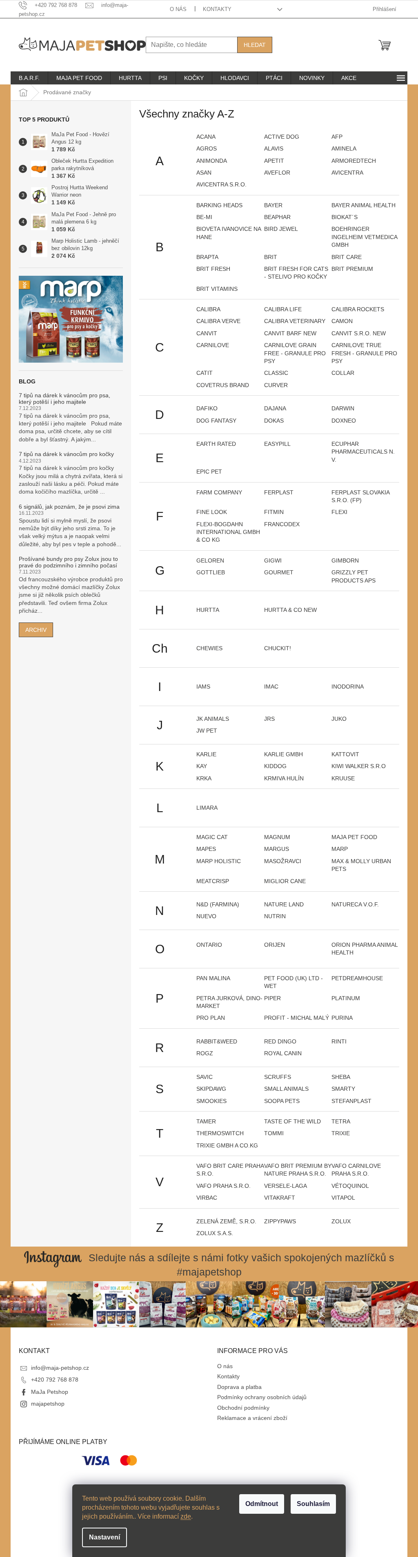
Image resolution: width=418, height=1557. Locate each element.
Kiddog (275, 766)
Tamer (206, 1121)
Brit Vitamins (217, 289)
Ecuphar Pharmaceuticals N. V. (363, 452)
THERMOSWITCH (220, 1133)
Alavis (273, 148)
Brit (270, 257)
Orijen (274, 944)
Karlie (206, 754)
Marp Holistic (218, 861)
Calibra (208, 309)
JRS (269, 718)
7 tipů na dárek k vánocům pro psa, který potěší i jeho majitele (64, 398)
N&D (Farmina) (217, 904)
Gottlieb (210, 572)
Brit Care (346, 257)
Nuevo (206, 916)
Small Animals (286, 1088)
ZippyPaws (280, 1221)
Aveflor (277, 172)
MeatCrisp (212, 881)
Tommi (274, 1133)
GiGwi (273, 560)
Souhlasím (313, 1503)
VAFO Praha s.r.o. (223, 1186)
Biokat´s (344, 217)
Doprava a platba (239, 1387)
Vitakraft (279, 1197)
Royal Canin (283, 1053)
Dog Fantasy (216, 420)
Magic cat (212, 837)
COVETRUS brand (222, 385)
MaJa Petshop (49, 1392)
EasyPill (277, 444)
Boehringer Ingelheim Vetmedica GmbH (364, 237)
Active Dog (281, 136)
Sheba (340, 1077)
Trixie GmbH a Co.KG (227, 1145)
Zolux (341, 1221)
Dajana (275, 408)
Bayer (273, 205)
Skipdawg (211, 1088)
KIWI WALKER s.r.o (358, 766)
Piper (272, 998)
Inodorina (347, 686)
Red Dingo (280, 1041)
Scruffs (277, 1077)
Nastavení (104, 1537)
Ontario (209, 944)
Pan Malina (213, 978)
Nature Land (284, 904)
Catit (204, 373)
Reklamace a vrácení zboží (252, 1418)
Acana (206, 136)
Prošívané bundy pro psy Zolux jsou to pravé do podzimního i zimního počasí (68, 562)
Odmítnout (261, 1503)
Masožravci (282, 861)
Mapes (206, 849)
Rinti (339, 1041)
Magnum (277, 837)
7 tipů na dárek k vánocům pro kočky (66, 454)
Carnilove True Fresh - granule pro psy (364, 353)
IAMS (203, 686)
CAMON (342, 321)
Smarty (343, 1088)
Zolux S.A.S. (214, 1233)
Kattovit (345, 754)
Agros (206, 148)
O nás (178, 9)
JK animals (212, 718)
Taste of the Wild (292, 1121)
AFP (336, 136)
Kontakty (217, 9)
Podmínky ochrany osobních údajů (262, 1397)
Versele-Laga (285, 1186)
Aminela (343, 148)
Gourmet (278, 572)
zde (185, 1516)
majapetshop (47, 1403)
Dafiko (207, 408)
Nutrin (275, 916)
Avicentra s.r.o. (221, 184)
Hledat (255, 45)
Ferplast (278, 492)
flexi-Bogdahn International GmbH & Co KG (228, 532)
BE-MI (204, 217)
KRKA (203, 778)
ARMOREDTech (353, 160)
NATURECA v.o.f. (355, 904)
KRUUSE (343, 778)
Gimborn (345, 560)
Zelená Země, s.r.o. (226, 1221)
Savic (204, 1077)
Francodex (282, 524)
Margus (276, 849)
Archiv (36, 630)
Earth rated (216, 444)
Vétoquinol (350, 1186)
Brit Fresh (213, 269)
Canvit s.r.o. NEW (358, 333)
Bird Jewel (281, 229)
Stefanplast (351, 1101)
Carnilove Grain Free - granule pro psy (295, 353)
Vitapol (343, 1197)
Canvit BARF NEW (290, 333)
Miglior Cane (285, 881)
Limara (207, 807)
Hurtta (207, 610)
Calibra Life (283, 309)
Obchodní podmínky (243, 1407)
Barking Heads (219, 205)
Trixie (340, 1133)
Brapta (207, 257)
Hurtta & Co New (290, 610)
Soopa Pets (282, 1101)
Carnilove (212, 345)
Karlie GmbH (283, 754)
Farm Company (219, 492)
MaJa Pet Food (354, 837)
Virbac (206, 1197)
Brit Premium (352, 269)
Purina (342, 1017)
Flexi (339, 512)
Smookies (211, 1101)
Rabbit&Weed (216, 1041)
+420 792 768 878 (54, 1379)
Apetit (274, 160)
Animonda (211, 160)
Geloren (210, 560)
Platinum (345, 998)
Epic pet (209, 471)
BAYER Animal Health (363, 205)
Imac (271, 686)
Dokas (274, 420)
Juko (339, 718)
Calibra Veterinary (294, 321)
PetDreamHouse (357, 978)
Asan (203, 172)
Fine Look (211, 512)
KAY (201, 766)
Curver (276, 385)
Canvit (206, 333)
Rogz (204, 1053)
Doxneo (343, 420)
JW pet (206, 730)
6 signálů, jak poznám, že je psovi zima (69, 507)
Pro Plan (210, 1017)
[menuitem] (29, 77)
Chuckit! (277, 648)
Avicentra (347, 172)
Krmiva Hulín (284, 778)
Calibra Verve (218, 321)
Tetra (340, 1121)
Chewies (209, 648)
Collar (342, 373)
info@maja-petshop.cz (60, 1367)
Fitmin (274, 512)
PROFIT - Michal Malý (296, 1017)
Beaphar (277, 217)
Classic (276, 373)
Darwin (342, 408)
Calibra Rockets (357, 309)
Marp (339, 849)
